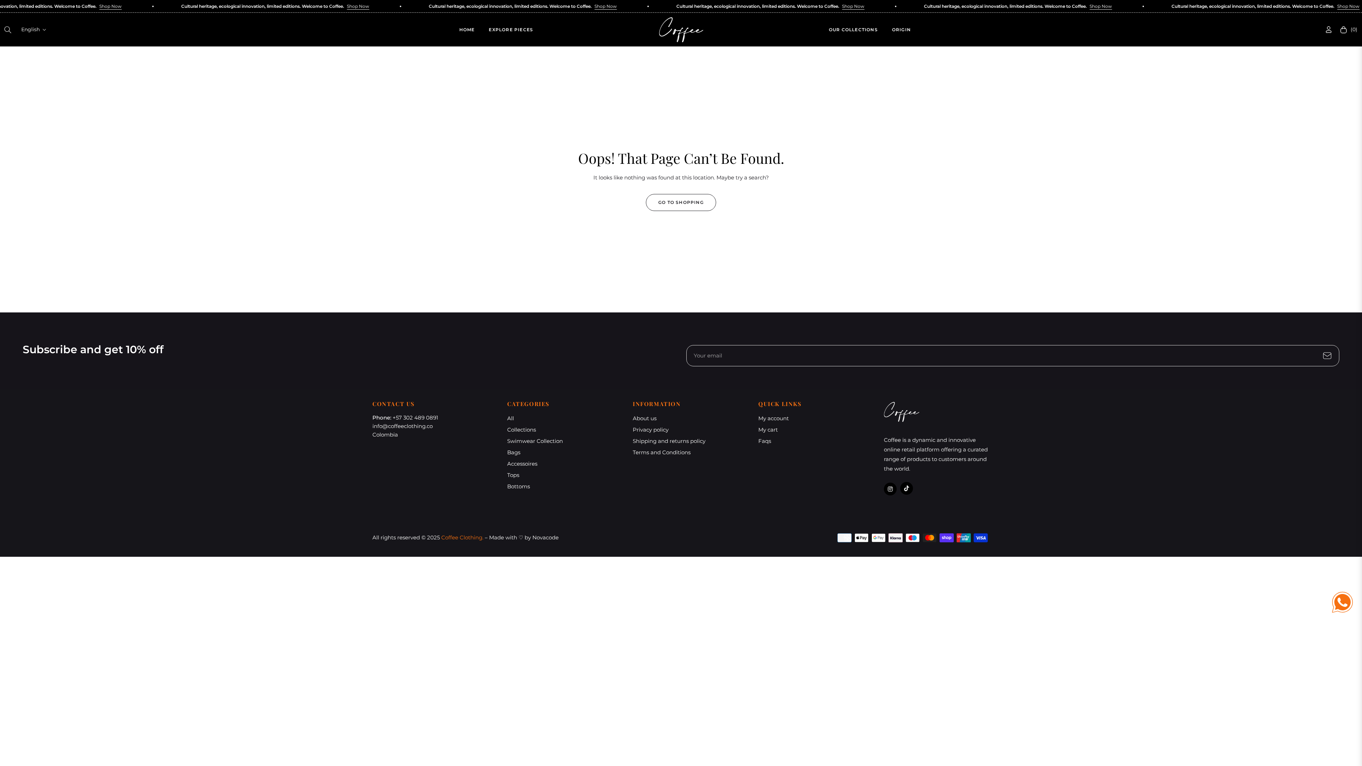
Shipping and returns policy (669, 441)
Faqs (764, 441)
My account (773, 418)
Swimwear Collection (535, 441)
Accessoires (522, 463)
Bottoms (518, 486)
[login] (1328, 30)
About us (645, 418)
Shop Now (85, 6)
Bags (513, 452)
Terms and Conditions (662, 452)
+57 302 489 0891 (415, 417)
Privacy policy (651, 429)
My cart (768, 429)
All (510, 418)
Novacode (545, 537)
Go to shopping (681, 202)
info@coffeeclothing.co (402, 426)
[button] (8, 30)
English (30, 29)
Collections (521, 429)
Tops (513, 475)
